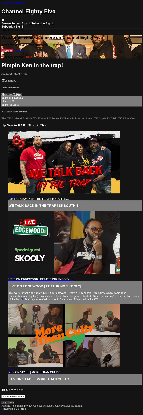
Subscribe (7, 50)
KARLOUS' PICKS (11, 73)
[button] (3, 20)
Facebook (7, 94)
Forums (17, 23)
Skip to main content (12, 2)
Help (13, 405)
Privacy (28, 405)
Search (26, 23)
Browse (6, 23)
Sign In (20, 26)
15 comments (8, 80)
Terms (20, 405)
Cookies (38, 405)
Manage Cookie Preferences (59, 405)
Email (19, 94)
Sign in (50, 23)
